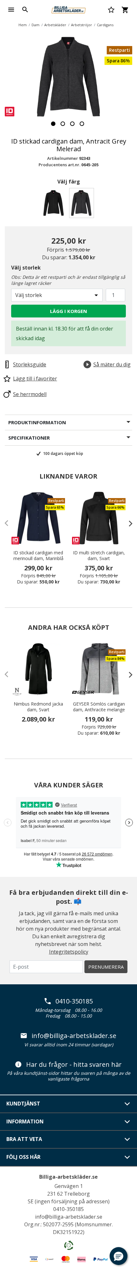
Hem (22, 24)
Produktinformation (37, 422)
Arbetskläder (55, 24)
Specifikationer (29, 437)
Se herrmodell (30, 394)
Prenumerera (106, 967)
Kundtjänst (23, 1103)
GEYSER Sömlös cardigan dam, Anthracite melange (99, 707)
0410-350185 (74, 1001)
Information (25, 1121)
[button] (118, 1256)
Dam (36, 24)
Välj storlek (26, 267)
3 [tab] (72, 123)
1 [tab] (53, 123)
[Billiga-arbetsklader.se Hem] (68, 8)
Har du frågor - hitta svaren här (74, 1064)
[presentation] (127, 523)
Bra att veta (24, 1139)
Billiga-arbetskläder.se (68, 1176)
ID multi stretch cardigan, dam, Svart (99, 555)
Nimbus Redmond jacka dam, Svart (38, 707)
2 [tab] (63, 123)
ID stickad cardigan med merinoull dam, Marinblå (38, 555)
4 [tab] (82, 123)
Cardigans (105, 24)
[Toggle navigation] (11, 9)
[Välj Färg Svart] (54, 205)
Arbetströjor (81, 24)
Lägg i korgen (68, 311)
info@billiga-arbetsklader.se (74, 1036)
